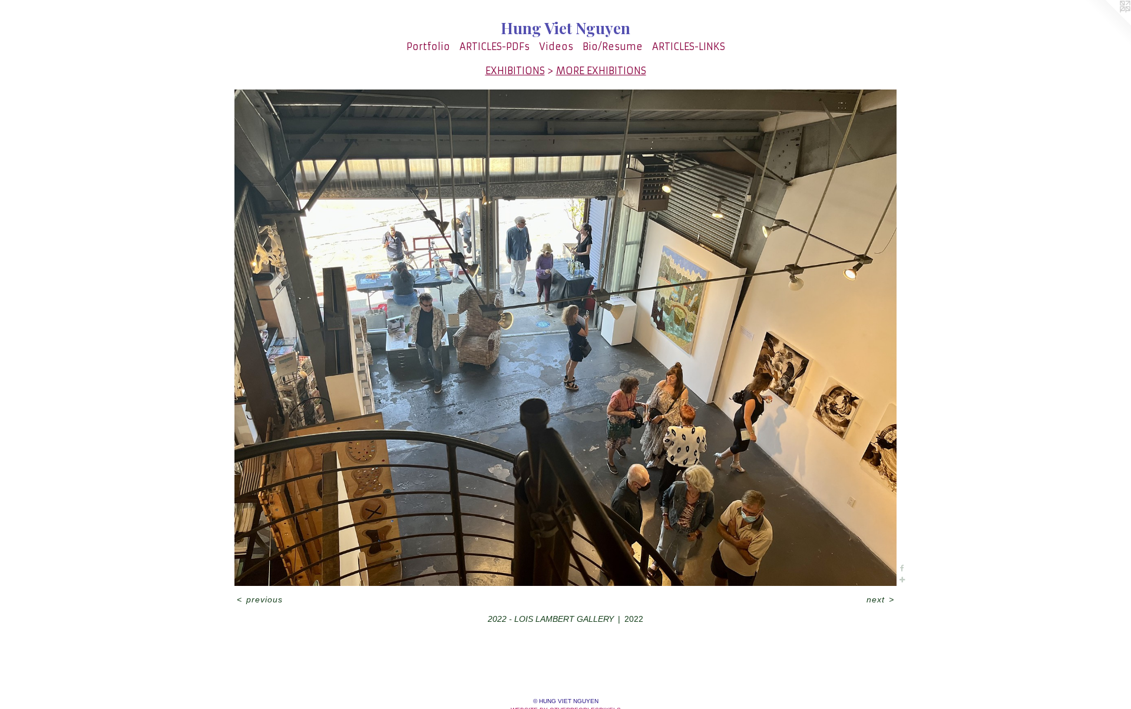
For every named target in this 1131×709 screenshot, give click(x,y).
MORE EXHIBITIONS (601, 71)
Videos (556, 46)
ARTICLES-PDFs (494, 46)
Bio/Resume (613, 46)
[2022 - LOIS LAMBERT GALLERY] (565, 338)
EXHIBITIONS (515, 71)
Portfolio (428, 46)
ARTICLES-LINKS (688, 46)
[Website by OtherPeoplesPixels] (1107, 23)
